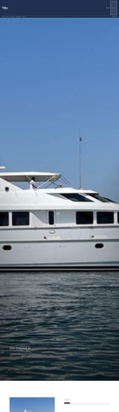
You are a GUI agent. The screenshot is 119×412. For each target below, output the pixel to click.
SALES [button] (3, 16)
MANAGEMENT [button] (18, 16)
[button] (107, 8)
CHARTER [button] (7, 16)
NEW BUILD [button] (12, 16)
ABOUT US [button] (24, 16)
